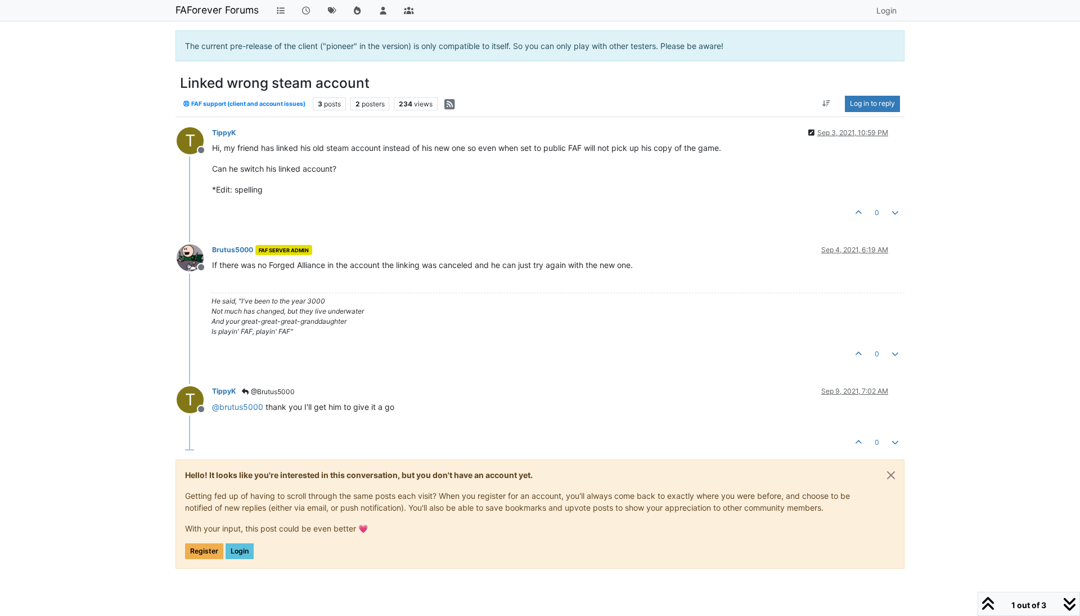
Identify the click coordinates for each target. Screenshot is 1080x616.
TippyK (224, 132)
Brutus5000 (232, 249)
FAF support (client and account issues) (247, 104)
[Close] (891, 475)
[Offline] (194, 257)
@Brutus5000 (272, 391)
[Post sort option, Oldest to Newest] (826, 103)
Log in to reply (872, 103)
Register (204, 551)
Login (240, 551)
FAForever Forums (217, 10)
